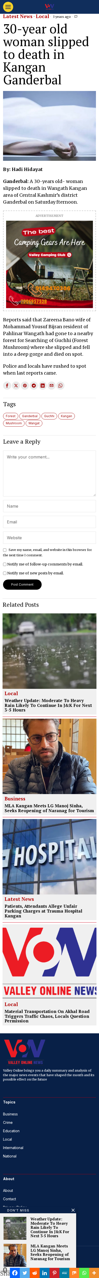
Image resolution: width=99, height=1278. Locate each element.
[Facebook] (15, 1273)
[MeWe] (64, 1273)
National (9, 1156)
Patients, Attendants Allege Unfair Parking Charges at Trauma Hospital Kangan (43, 911)
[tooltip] (7, 385)
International (13, 1147)
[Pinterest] (54, 1273)
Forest (10, 416)
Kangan (66, 416)
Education (11, 1131)
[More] (94, 1273)
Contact (9, 1199)
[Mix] (74, 1273)
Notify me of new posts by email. (35, 573)
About (8, 1190)
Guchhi (49, 416)
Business (15, 799)
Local (42, 16)
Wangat (34, 423)
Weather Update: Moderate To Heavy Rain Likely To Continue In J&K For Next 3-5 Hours (48, 705)
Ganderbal (30, 416)
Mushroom (14, 423)
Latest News (17, 16)
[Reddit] (35, 1273)
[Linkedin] (45, 1273)
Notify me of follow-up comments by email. (45, 564)
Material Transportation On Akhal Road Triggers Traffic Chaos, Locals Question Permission (47, 1016)
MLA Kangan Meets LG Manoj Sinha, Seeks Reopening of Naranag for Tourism (49, 808)
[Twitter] (25, 1273)
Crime (8, 1122)
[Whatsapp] (84, 1273)
